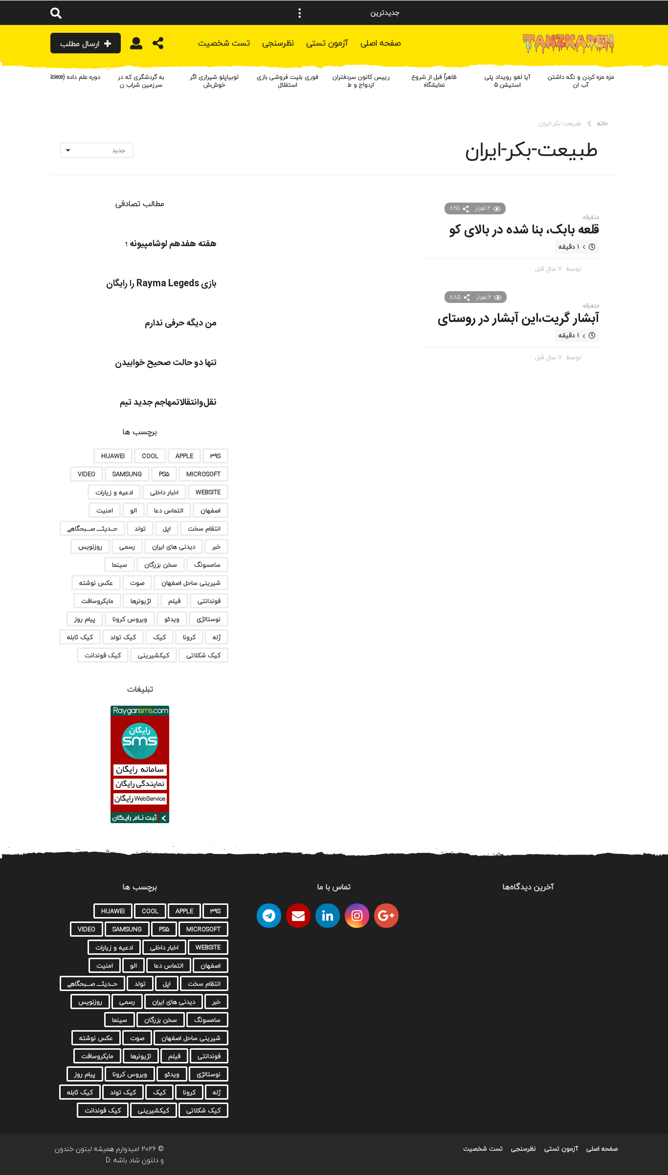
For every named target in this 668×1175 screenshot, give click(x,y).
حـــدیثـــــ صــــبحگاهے (92, 528)
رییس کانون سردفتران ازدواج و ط (361, 81)
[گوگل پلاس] (386, 915)
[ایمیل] (298, 915)
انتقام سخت (204, 528)
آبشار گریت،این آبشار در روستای (518, 318)
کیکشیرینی (153, 655)
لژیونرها (141, 601)
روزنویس (90, 546)
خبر (216, 546)
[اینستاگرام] (357, 915)
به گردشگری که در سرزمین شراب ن (141, 81)
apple (184, 456)
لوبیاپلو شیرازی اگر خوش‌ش (214, 81)
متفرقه (591, 217)
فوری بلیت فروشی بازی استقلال (287, 81)
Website (208, 492)
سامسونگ (207, 564)
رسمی (127, 546)
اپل (167, 528)
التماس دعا (168, 510)
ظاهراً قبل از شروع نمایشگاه (434, 81)
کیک (159, 637)
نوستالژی (209, 619)
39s (215, 456)
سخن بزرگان (160, 564)
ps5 (164, 474)
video (86, 474)
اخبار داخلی (164, 492)
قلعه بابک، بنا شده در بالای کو (524, 230)
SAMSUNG (127, 474)
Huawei (113, 456)
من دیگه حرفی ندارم (181, 323)
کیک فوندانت (103, 655)
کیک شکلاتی (203, 655)
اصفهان (210, 510)
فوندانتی (209, 601)
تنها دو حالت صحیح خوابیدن (166, 363)
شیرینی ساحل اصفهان (191, 582)
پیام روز (84, 619)
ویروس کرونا (129, 619)
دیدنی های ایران (173, 546)
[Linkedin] (327, 915)
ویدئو (171, 619)
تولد (140, 528)
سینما (119, 564)
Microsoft (203, 474)
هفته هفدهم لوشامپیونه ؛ (171, 244)
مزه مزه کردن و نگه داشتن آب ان (581, 81)
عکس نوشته (96, 582)
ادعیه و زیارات (114, 492)
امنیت (104, 510)
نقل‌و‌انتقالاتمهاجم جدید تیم (168, 402)
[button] (300, 13)
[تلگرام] (269, 915)
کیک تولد (123, 637)
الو (133, 510)
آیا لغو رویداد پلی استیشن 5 (508, 81)
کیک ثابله (80, 637)
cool (150, 456)
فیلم (174, 601)
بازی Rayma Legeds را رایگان (161, 283)
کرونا (189, 637)
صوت (137, 582)
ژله (217, 637)
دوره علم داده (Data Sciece (67, 77)
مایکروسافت (97, 601)
